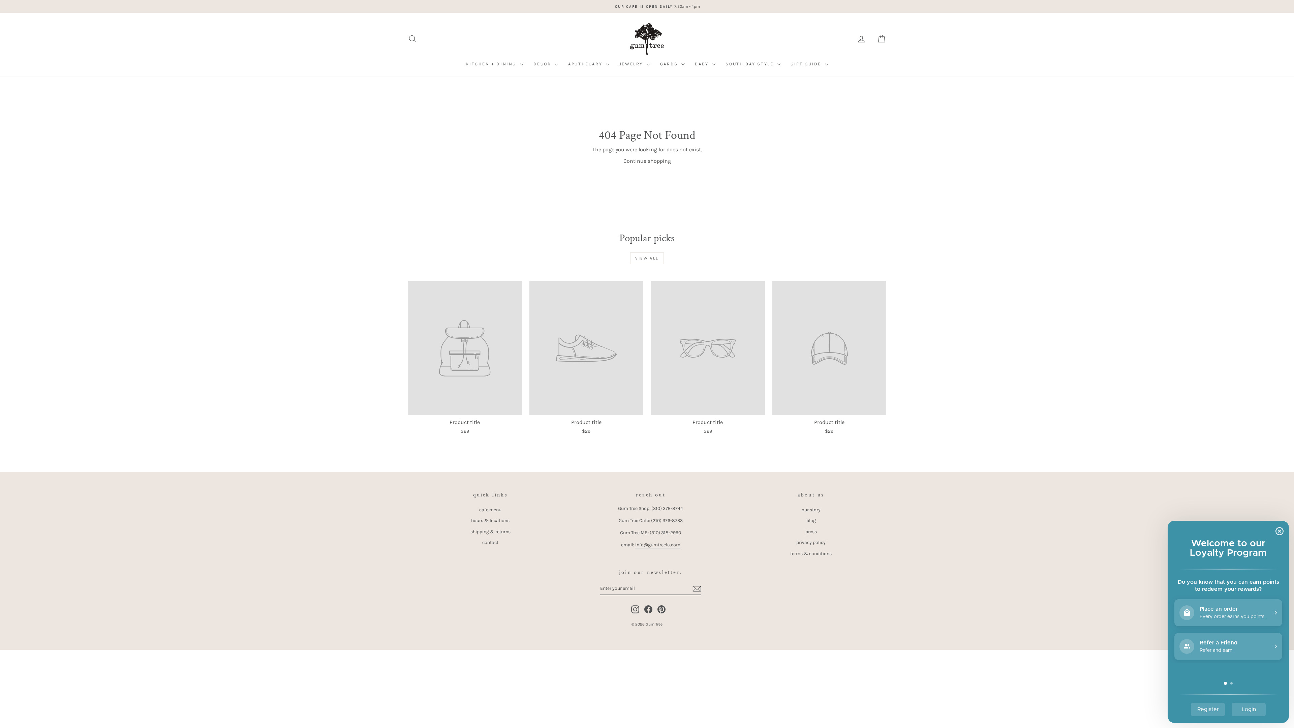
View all (646, 258)
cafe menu (490, 510)
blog (811, 520)
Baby (702, 63)
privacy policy (811, 542)
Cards (670, 63)
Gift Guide (807, 63)
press (811, 532)
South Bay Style (750, 63)
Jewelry (632, 63)
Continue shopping (647, 161)
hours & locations (490, 520)
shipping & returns (490, 532)
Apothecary (586, 63)
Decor (543, 63)
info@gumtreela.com (657, 545)
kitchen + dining (492, 63)
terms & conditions (811, 553)
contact (490, 542)
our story (811, 510)
